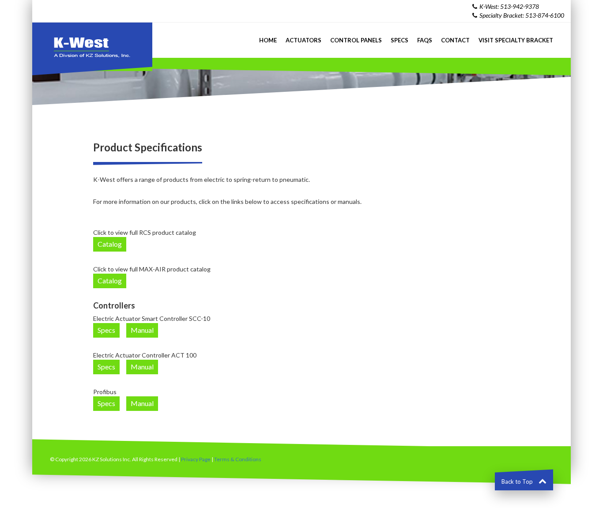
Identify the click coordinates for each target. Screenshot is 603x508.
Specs (399, 40)
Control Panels (356, 40)
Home (268, 40)
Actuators (303, 40)
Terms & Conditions (237, 459)
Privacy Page (196, 459)
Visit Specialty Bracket (516, 40)
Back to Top (517, 481)
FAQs (424, 40)
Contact (455, 40)
